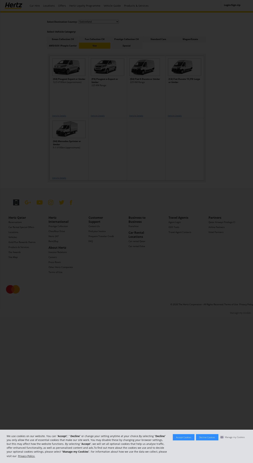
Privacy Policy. (26, 456)
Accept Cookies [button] (183, 437)
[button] (233, 437)
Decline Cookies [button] (207, 437)
